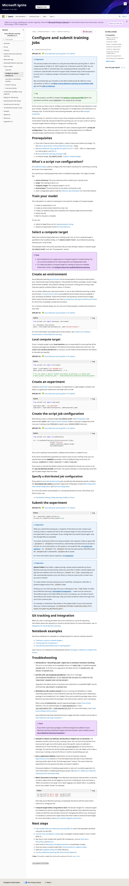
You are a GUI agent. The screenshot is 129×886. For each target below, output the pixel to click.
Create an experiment (113, 49)
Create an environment (58, 421)
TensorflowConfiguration (41, 486)
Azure (53, 31)
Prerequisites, (81, 419)
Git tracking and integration (115, 58)
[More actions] (95, 31)
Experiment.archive (42, 759)
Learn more (76, 856)
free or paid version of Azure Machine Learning (55, 146)
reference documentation (70, 191)
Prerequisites (110, 35)
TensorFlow (40, 842)
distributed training (53, 481)
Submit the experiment (113, 56)
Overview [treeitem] (8, 70)
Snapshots (69, 556)
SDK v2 (53, 151)
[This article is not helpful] (124, 67)
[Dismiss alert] (125, 3)
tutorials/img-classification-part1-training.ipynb (53, 646)
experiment (43, 387)
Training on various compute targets (49, 640)
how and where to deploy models (75, 847)
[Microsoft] (3, 16)
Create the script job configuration (112, 52)
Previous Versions (43, 31)
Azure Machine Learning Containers (48, 718)
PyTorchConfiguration (62, 486)
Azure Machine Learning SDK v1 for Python (59, 54)
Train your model (111, 42)
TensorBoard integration (62, 591)
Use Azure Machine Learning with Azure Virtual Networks (56, 852)
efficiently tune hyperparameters (57, 844)
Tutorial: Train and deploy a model (48, 834)
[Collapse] (23, 29)
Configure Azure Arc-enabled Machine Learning (72, 267)
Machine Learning (63, 31)
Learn (34, 31)
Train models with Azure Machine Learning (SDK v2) (54, 829)
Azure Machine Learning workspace (50, 154)
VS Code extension (63, 227)
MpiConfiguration (89, 484)
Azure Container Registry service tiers (68, 818)
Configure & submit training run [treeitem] (11, 74)
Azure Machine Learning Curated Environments (80, 299)
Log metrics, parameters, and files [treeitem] (13, 80)
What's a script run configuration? (112, 38)
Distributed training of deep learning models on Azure (55, 497)
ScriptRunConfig (39, 167)
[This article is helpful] (122, 67)
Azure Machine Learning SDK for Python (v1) (54, 148)
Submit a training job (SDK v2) (75, 98)
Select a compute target (113, 44)
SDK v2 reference (48, 86)
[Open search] (120, 16)
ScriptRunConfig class (50, 850)
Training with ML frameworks (46, 643)
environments (55, 279)
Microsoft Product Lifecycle (58, 22)
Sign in (124, 16)
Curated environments (50, 294)
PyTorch (50, 842)
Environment (86, 703)
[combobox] (13, 34)
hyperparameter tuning (64, 224)
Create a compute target (72, 156)
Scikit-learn (84, 839)
